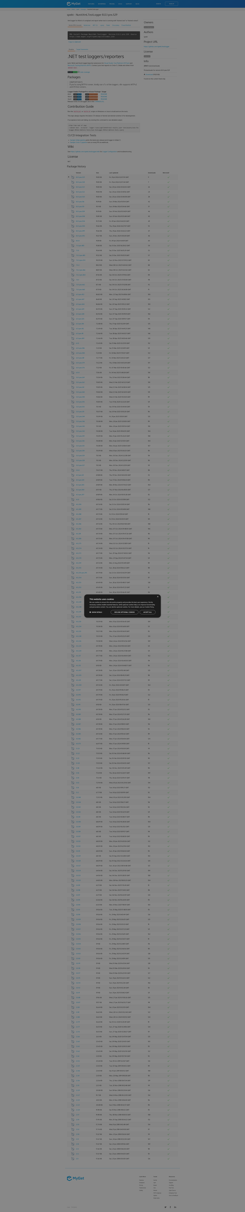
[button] (95, 612)
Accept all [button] (147, 612)
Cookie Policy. (149, 607)
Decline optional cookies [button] (124, 612)
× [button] (157, 596)
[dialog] (122, 606)
